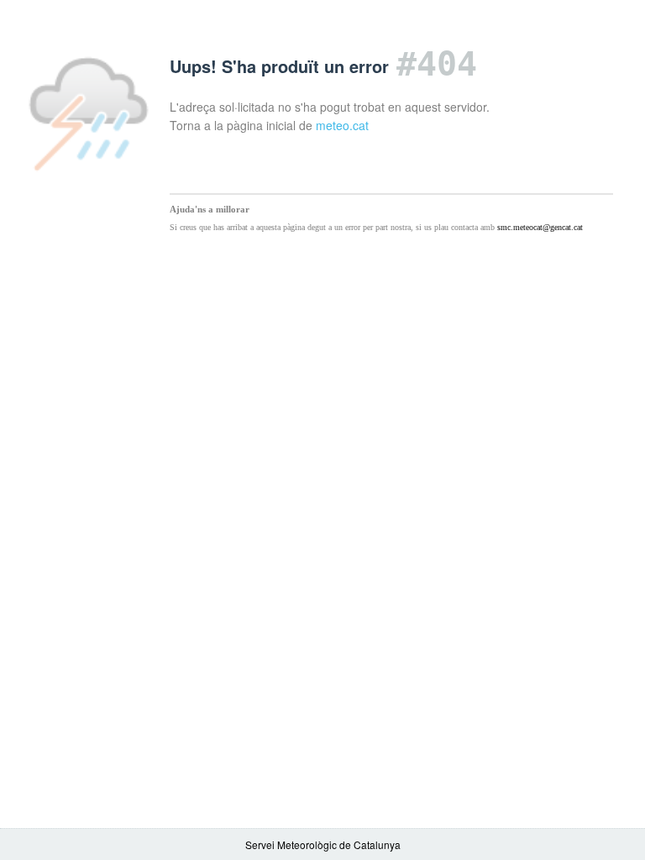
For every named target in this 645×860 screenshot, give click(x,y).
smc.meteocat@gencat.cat (540, 227)
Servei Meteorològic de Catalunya (323, 844)
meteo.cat (342, 125)
